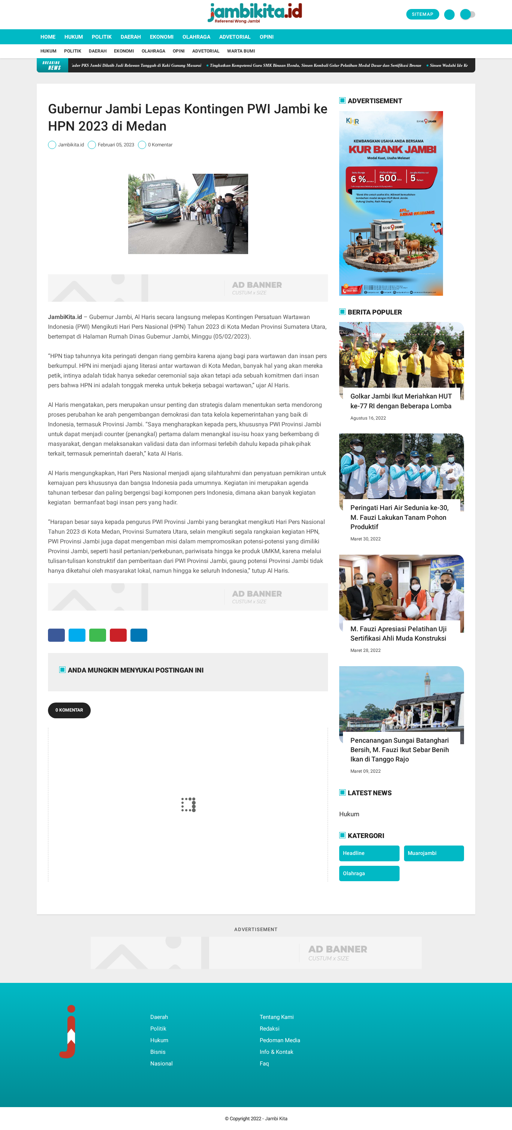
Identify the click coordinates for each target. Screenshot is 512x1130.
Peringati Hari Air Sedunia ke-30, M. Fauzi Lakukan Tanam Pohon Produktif (399, 517)
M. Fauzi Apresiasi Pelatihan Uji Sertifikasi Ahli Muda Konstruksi (398, 633)
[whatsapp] (97, 635)
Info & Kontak (276, 1052)
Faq (264, 1063)
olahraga (354, 873)
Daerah (131, 37)
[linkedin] (138, 635)
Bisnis (158, 1052)
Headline (354, 853)
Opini (267, 37)
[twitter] (49, 15)
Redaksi (270, 1028)
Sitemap (423, 14)
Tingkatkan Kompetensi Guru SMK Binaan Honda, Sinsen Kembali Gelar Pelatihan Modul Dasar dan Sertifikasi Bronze (294, 65)
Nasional (161, 1063)
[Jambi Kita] (256, 24)
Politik (102, 37)
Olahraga (196, 37)
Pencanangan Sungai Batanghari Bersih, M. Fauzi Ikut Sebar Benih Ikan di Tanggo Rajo (399, 749)
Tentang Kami (277, 1017)
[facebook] (39, 15)
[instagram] (59, 15)
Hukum (73, 37)
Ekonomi (162, 37)
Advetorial (235, 37)
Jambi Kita (276, 1118)
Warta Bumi (241, 51)
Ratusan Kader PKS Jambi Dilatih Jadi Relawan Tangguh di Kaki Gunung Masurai (106, 65)
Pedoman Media (280, 1040)
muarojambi (422, 853)
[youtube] (69, 15)
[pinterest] (118, 635)
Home (47, 37)
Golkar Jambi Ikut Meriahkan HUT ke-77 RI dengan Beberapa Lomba (401, 400)
